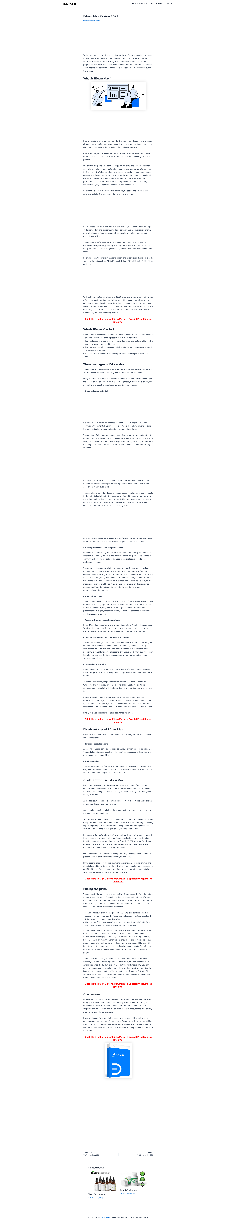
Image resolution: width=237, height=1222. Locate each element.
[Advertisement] (118, 38)
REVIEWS (91, 1197)
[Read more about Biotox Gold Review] (102, 1181)
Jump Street (106, 1217)
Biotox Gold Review (96, 1194)
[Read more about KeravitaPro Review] (134, 1179)
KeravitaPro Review (128, 1190)
